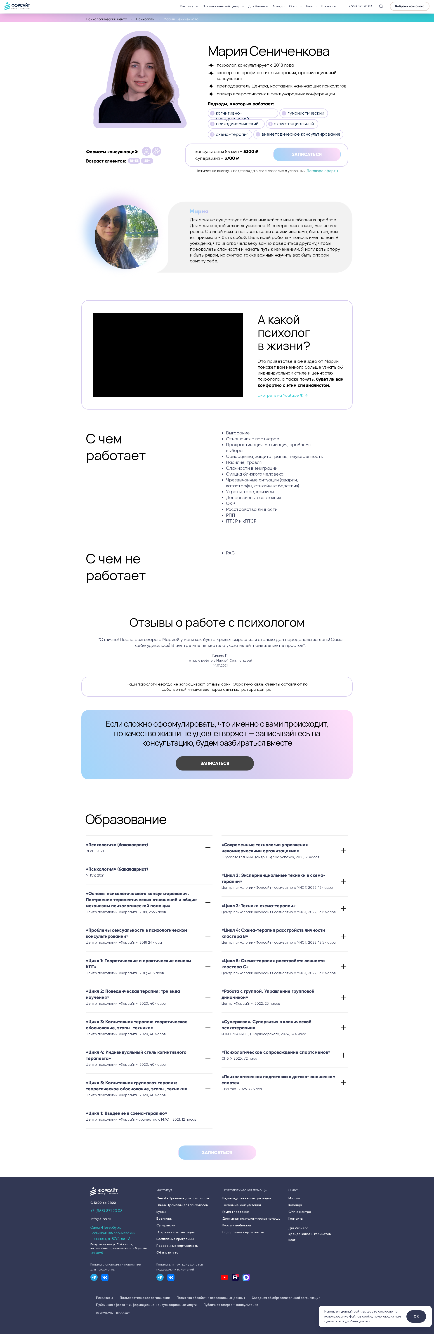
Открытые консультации (175, 1232)
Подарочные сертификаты (177, 1245)
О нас (293, 6)
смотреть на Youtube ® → (283, 395)
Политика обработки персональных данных (211, 1298)
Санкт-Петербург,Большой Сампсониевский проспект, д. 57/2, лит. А (112, 1233)
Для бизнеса (258, 6)
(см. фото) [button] (96, 1252)
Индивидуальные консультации (246, 1198)
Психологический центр (222, 6)
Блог (309, 6)
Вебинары (164, 1218)
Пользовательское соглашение (145, 1298)
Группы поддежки (235, 1212)
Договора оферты (322, 171)
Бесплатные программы (175, 1239)
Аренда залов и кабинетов (309, 1234)
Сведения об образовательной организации (286, 1298)
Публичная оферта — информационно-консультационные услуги (146, 1305)
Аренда (279, 6)
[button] (381, 6)
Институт (187, 6)
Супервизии (165, 1225)
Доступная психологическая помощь (251, 1218)
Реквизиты (104, 1298)
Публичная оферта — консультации (230, 1305)
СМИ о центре (299, 1212)
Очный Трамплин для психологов (182, 1205)
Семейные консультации (241, 1205)
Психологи (145, 19)
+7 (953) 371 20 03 (106, 1210)
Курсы (161, 1212)
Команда (295, 1205)
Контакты (328, 6)
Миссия (294, 1198)
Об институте (167, 1252)
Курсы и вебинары (236, 1225)
